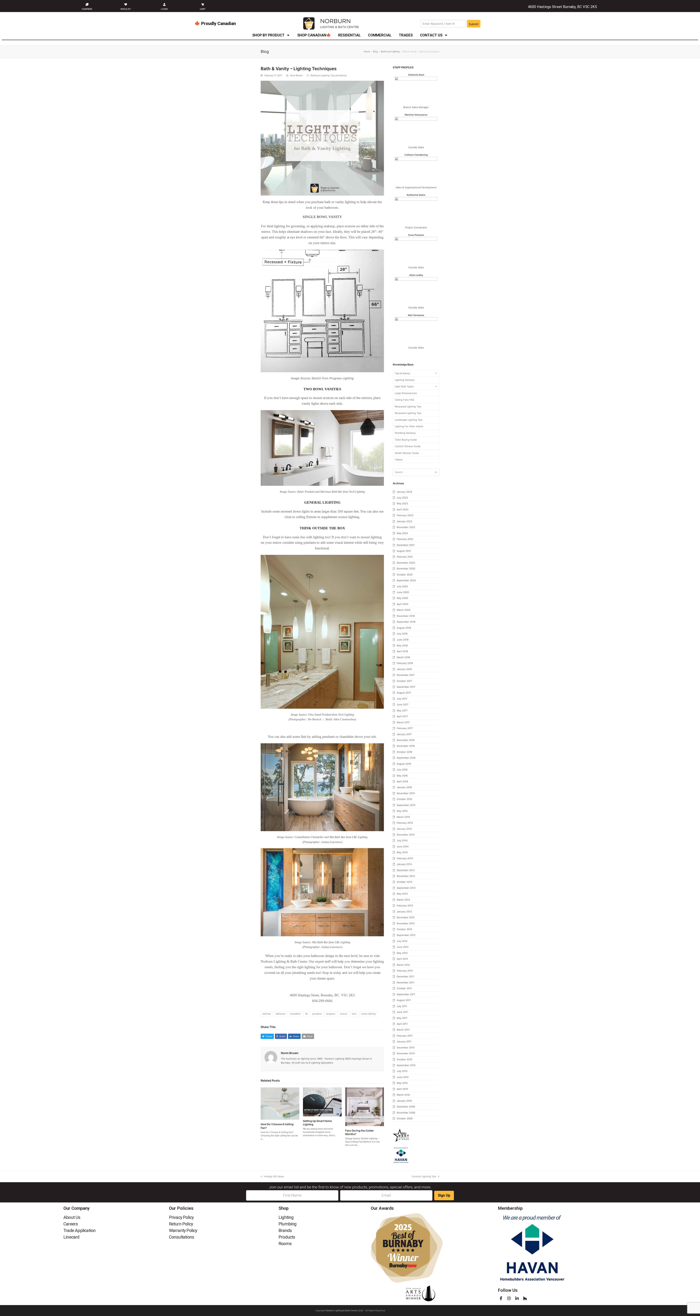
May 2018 (402, 645)
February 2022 (405, 539)
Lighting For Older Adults (409, 426)
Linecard (71, 1237)
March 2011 (403, 1029)
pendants (317, 1013)
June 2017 (402, 704)
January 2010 (404, 1100)
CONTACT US (431, 35)
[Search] (416, 472)
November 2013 (406, 876)
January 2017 (404, 734)
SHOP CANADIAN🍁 (314, 35)
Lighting (286, 1217)
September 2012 (406, 935)
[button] (267, 1036)
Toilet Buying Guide (406, 439)
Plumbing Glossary (405, 432)
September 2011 (406, 994)
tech (354, 1013)
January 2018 (404, 669)
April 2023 (402, 509)
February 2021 (405, 556)
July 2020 (402, 586)
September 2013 (406, 887)
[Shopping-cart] (202, 4)
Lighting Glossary (405, 379)
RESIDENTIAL (349, 35)
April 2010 (402, 1088)
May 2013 (402, 893)
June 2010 (403, 1077)
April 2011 (402, 1023)
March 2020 (403, 609)
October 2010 (404, 1059)
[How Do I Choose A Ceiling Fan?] (280, 1103)
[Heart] (125, 4)
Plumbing (288, 1224)
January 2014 (404, 864)
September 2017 (406, 686)
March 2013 (403, 899)
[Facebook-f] (501, 1298)
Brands (285, 1230)
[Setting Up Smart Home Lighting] (322, 1101)
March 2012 (403, 964)
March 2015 (403, 816)
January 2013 (404, 911)
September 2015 (406, 805)
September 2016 (406, 757)
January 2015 (404, 828)
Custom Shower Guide (408, 446)
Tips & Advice (402, 373)
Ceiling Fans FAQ (404, 399)
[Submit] (436, 472)
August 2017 (404, 692)
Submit (474, 24)
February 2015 (405, 822)
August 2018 (404, 627)
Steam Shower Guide (407, 452)
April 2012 (402, 958)
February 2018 (405, 663)
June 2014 (403, 846)
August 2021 (404, 550)
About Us (71, 1217)
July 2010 (402, 1071)
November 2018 (406, 615)
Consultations (181, 1237)
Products (287, 1237)
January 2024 (404, 491)
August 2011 (404, 1000)
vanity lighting (368, 1013)
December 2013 (406, 870)
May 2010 (402, 1082)
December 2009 (406, 1106)
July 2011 (402, 1006)
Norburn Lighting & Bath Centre (341, 1310)
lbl (306, 1013)
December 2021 (406, 545)
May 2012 (402, 952)
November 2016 (406, 745)
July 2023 (402, 497)
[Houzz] (525, 1298)
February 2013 (405, 905)
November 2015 (406, 793)
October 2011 (404, 988)
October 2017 (404, 681)
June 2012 (403, 946)
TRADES (406, 35)
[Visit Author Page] (271, 1057)
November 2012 (406, 923)
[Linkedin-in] (517, 1298)
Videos (399, 459)
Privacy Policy (181, 1217)
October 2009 (405, 1118)
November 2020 (406, 568)
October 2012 (404, 929)
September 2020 (406, 580)
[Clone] (87, 4)
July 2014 (402, 840)
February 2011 (405, 1035)
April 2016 (402, 781)
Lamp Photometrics (406, 393)
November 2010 (406, 1053)
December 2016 (406, 740)
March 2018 (403, 657)
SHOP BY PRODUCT (268, 35)
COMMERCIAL (380, 35)
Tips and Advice (338, 75)
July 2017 (402, 698)
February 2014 (405, 858)
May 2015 (402, 810)
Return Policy (181, 1224)
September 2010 (406, 1065)
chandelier (295, 1013)
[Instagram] (509, 1298)
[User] (164, 4)
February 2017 (405, 728)
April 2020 (402, 604)
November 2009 (406, 1112)
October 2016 (404, 751)
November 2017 (406, 674)
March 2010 (403, 1094)
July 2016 (402, 769)
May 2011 (402, 1018)
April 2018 (402, 651)
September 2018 (406, 621)
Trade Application (79, 1230)
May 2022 (402, 533)
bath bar (266, 1013)
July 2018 (402, 633)
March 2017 (403, 722)
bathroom (280, 1013)
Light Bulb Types (404, 386)
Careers (70, 1224)
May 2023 (402, 503)
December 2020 (406, 562)
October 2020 (405, 574)
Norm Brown (296, 75)
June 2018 (403, 639)
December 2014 (406, 834)
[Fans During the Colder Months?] (364, 1106)
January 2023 (404, 521)
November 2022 (406, 527)
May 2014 (402, 852)
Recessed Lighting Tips (408, 406)
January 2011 (404, 1041)
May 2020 (402, 598)
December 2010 (406, 1047)
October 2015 (404, 799)
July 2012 (402, 941)
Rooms (285, 1243)
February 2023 (405, 515)
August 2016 (404, 763)
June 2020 (403, 592)
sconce (343, 1013)
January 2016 (404, 787)
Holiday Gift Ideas (274, 1176)
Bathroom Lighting (320, 75)
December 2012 (406, 917)
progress (330, 1013)
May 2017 (402, 710)
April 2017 (402, 716)
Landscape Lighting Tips (408, 419)
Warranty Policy (183, 1230)
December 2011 (405, 976)
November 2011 (405, 982)
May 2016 (402, 775)
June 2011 (402, 1012)
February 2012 (405, 970)
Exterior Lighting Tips (424, 1176)
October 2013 (404, 881)
